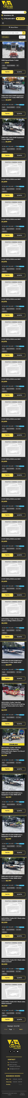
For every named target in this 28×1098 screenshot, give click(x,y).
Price (21, 37)
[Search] (23, 33)
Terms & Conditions (22, 1094)
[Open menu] (3, 23)
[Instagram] (14, 1051)
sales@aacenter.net (14, 1069)
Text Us (21, 18)
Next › (21, 1029)
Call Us (20, 72)
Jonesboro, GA (8, 15)
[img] (13, 104)
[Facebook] (10, 1051)
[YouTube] (17, 1051)
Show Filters (14, 27)
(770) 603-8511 (9, 18)
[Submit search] (25, 12)
